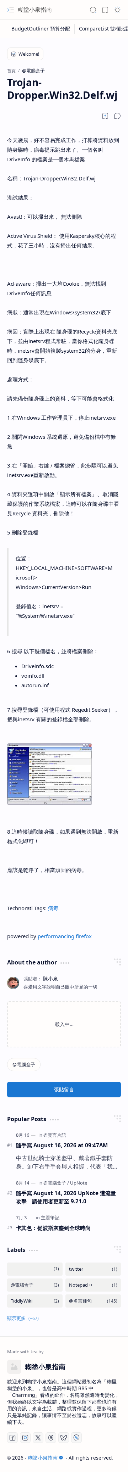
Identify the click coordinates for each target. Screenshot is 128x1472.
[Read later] (105, 116)
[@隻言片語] (54, 1135)
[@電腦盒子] (24, 1064)
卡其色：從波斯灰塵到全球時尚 (53, 1227)
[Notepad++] (93, 1285)
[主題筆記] (50, 1217)
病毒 (53, 908)
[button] (10, 10)
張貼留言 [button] (64, 1089)
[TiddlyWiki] (35, 1301)
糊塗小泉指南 (35, 9)
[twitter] (93, 1269)
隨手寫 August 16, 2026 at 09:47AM (62, 1145)
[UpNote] (78, 1183)
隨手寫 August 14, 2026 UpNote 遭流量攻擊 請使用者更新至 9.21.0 (66, 1197)
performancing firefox (65, 936)
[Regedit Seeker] (49, 802)
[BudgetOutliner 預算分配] (41, 29)
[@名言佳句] (93, 1301)
